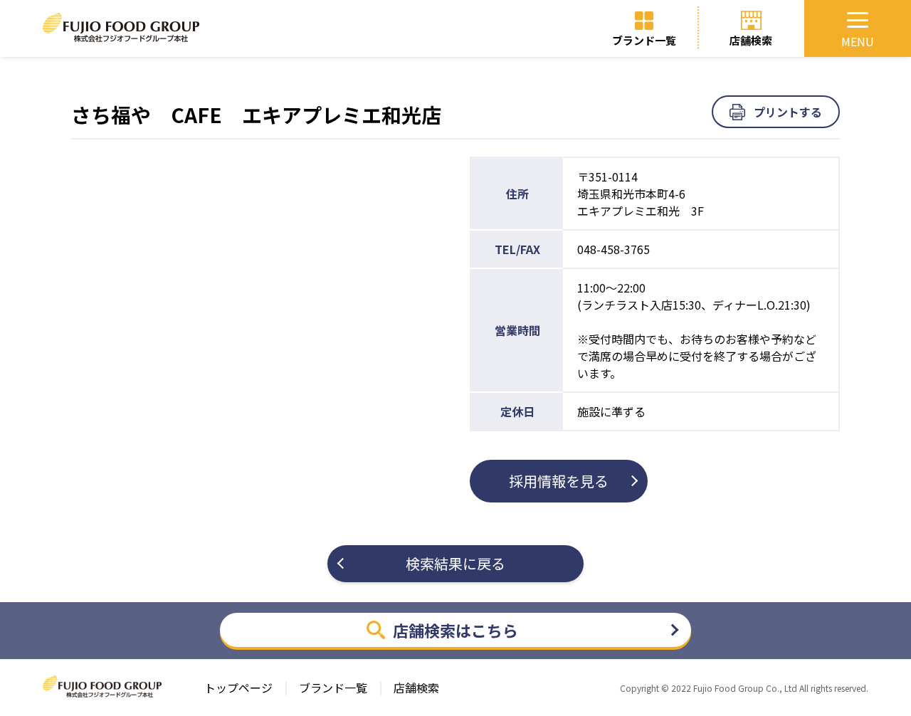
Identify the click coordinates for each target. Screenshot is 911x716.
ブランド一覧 (644, 40)
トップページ (238, 688)
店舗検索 (751, 40)
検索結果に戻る (455, 563)
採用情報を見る (559, 480)
